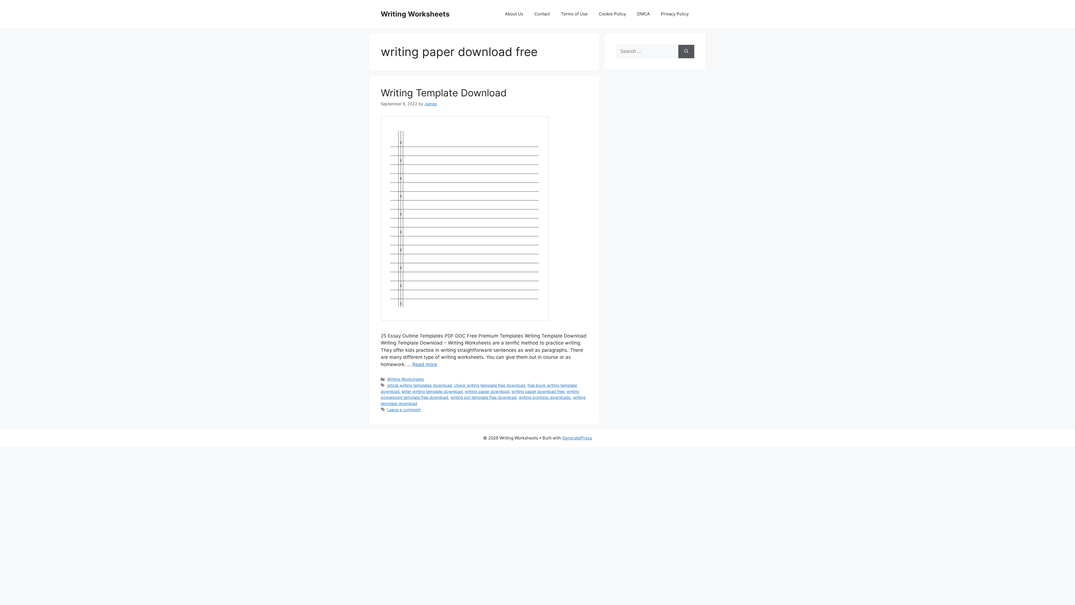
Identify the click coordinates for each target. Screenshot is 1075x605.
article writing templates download (419, 385)
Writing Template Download (444, 93)
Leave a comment (404, 409)
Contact (542, 14)
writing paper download (487, 391)
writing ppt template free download (483, 397)
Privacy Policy (675, 14)
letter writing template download (432, 391)
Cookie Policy (612, 14)
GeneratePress (577, 438)
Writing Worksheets (415, 14)
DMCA (643, 14)
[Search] (686, 51)
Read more (424, 364)
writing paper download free (537, 391)
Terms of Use (574, 14)
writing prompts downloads (545, 397)
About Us (514, 14)
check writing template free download (489, 385)
